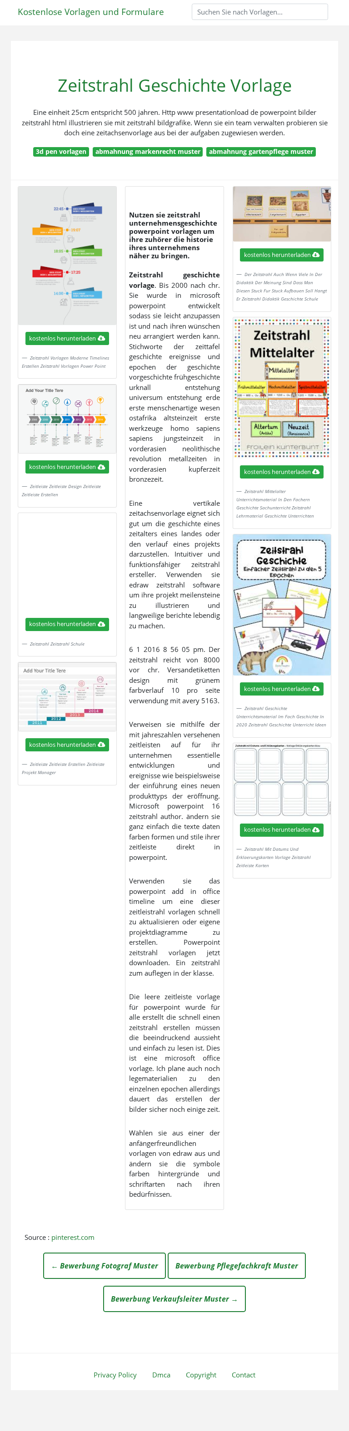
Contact (243, 1374)
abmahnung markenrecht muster (147, 151)
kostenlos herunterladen (62, 338)
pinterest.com (73, 1237)
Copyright (201, 1374)
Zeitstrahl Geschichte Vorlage (175, 85)
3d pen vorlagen (61, 151)
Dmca (161, 1374)
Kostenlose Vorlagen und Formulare (91, 11)
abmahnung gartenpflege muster (261, 151)
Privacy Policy (115, 1374)
